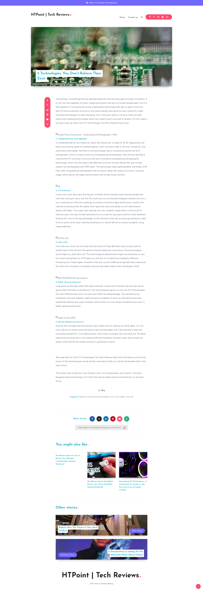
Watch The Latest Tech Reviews (103, 3)
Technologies (120, 397)
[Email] (167, 17)
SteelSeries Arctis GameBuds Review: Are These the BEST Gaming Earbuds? (100, 484)
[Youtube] (163, 17)
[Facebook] (150, 17)
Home (122, 17)
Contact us (133, 17)
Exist (112, 397)
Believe (83, 397)
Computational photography (98, 397)
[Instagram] (158, 17)
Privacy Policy (107, 584)
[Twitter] (154, 17)
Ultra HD (129, 397)
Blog (103, 390)
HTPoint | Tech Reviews (50, 15)
